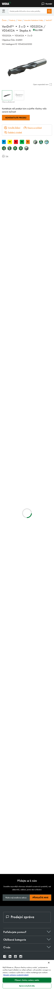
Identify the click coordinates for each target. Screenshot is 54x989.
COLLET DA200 (29, 707)
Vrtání (20, 20)
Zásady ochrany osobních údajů (16, 975)
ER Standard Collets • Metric (35, 723)
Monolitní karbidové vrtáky (33, 20)
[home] (5, 4)
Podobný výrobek (15, 132)
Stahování (11, 168)
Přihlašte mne (40, 897)
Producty (12, 20)
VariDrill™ (49, 20)
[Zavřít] (49, 962)
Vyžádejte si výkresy (10, 655)
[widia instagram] (20, 957)
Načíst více (27, 863)
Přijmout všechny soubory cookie (27, 980)
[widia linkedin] (10, 957)
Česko (4, 20)
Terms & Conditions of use (40, 611)
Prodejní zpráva (22, 917)
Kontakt (49, 4)
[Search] (49, 11)
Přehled (10, 161)
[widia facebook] (4, 957)
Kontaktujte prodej (15, 117)
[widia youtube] (15, 957)
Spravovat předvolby (27, 986)
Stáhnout (40, 634)
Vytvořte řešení (12, 424)
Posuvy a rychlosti (35, 127)
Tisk (7, 156)
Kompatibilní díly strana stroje (18, 171)
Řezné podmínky (14, 165)
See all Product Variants (39, 261)
